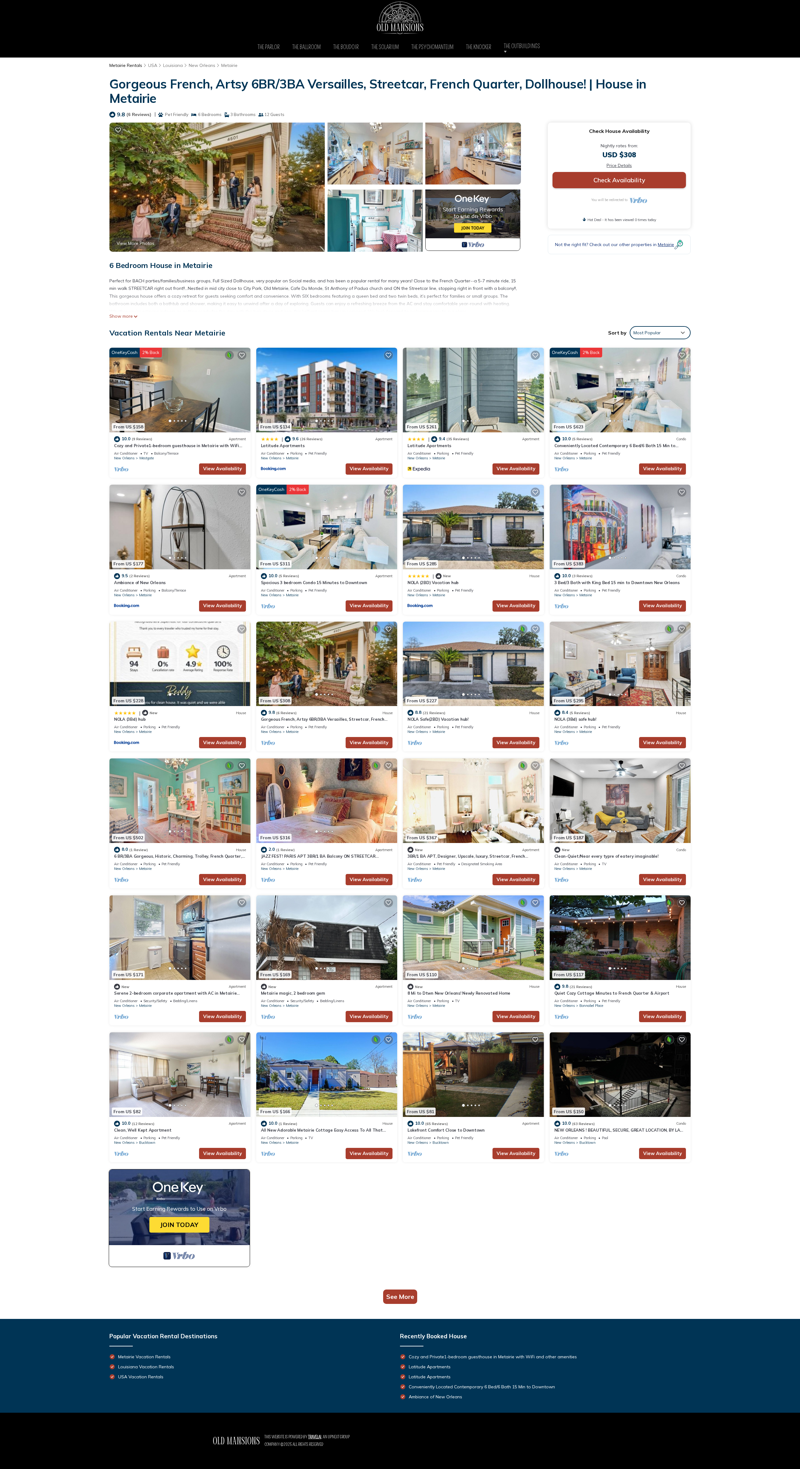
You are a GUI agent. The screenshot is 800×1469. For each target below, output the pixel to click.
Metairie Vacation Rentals (144, 1357)
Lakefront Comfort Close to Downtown (446, 1130)
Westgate (146, 458)
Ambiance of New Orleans (140, 582)
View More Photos (135, 243)
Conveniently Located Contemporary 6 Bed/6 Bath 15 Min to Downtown (482, 1387)
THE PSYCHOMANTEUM (432, 47)
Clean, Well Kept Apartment (142, 1130)
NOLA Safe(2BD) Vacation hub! (438, 719)
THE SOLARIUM (385, 47)
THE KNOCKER (478, 47)
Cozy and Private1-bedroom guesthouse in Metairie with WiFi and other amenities (493, 1357)
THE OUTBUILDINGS (523, 46)
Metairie (229, 65)
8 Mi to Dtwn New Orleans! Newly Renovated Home (459, 993)
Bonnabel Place (591, 1005)
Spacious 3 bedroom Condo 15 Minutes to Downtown (314, 582)
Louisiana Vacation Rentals (146, 1367)
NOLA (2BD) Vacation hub (433, 582)
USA (152, 65)
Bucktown (147, 1142)
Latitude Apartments (283, 445)
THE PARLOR (269, 47)
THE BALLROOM (306, 47)
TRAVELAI (314, 1437)
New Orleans (202, 65)
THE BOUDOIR (346, 47)
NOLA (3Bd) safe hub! (575, 719)
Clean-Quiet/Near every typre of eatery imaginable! (606, 856)
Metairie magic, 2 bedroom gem (293, 993)
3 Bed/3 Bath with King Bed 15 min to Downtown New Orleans (617, 582)
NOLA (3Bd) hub (129, 719)
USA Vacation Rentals (140, 1377)
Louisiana (173, 65)
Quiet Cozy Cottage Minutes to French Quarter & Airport (611, 993)
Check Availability (619, 180)
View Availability (222, 469)
